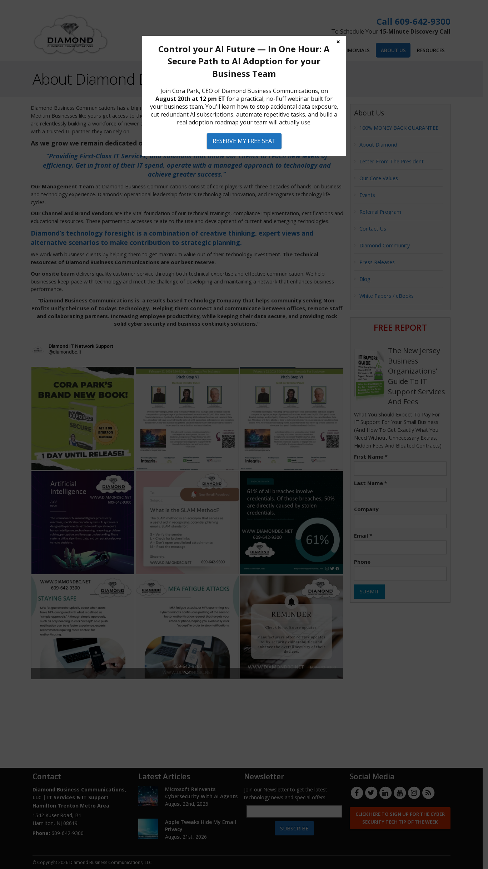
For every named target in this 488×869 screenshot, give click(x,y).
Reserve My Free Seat (244, 141)
